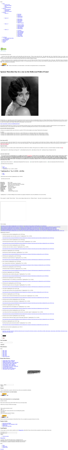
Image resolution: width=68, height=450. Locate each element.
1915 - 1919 (5, 167)
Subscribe (2, 344)
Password (2, 433)
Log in (2, 434)
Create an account (6, 436)
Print (3, 173)
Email (4, 174)
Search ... (2, 384)
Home (4, 166)
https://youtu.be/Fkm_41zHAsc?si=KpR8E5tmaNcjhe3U (10, 123)
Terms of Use (21, 430)
